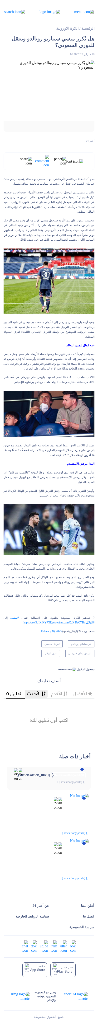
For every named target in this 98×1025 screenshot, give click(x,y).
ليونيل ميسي (52, 644)
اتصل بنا (88, 916)
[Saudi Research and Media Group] (20, 996)
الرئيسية (87, 28)
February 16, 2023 (51, 631)
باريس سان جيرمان (79, 653)
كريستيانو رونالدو (81, 644)
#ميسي (14, 617)
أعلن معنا (87, 906)
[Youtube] (44, 946)
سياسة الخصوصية (81, 927)
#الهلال (90, 622)
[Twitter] (63, 946)
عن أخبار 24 (41, 906)
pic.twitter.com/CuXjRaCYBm (69, 622)
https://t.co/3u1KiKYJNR (38, 622)
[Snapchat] (25, 946)
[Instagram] (54, 946)
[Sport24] (71, 996)
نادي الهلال (50, 653)
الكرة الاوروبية (67, 28)
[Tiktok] (34, 946)
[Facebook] (73, 946)
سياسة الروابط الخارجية (32, 916)
